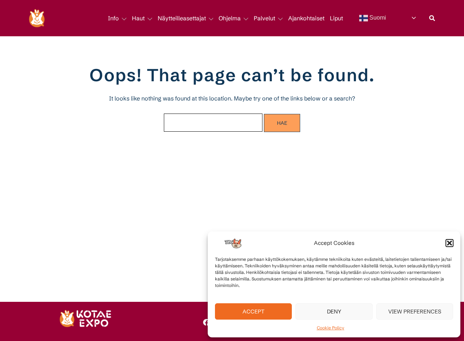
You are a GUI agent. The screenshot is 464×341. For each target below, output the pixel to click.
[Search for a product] (432, 18)
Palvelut (264, 18)
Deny (334, 311)
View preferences (414, 311)
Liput (336, 18)
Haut (138, 18)
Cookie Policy (330, 327)
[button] (449, 243)
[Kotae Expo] (37, 17)
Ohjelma (230, 18)
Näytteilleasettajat (182, 18)
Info (113, 18)
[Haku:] (213, 123)
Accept (254, 311)
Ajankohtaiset (306, 18)
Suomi (377, 18)
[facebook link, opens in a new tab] (206, 321)
